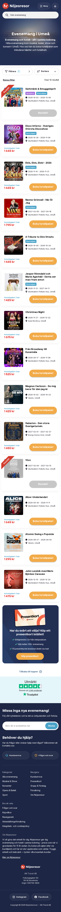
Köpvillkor (7, 812)
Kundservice (36, 776)
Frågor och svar (9, 808)
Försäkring (35, 790)
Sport (5, 795)
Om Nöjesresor (37, 795)
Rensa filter (9, 80)
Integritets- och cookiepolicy (15, 826)
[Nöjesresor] (15, 6)
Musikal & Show (9, 781)
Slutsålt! (43, 113)
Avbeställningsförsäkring (13, 821)
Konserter (6, 786)
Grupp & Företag (38, 786)
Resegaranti (8, 817)
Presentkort (35, 781)
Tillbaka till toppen (28, 671)
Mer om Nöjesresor (11, 857)
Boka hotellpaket (43, 150)
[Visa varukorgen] (55, 6)
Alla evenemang (9, 776)
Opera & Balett (9, 790)
